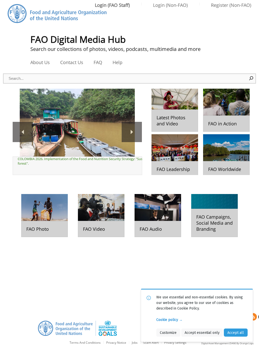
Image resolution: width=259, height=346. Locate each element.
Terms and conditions (85, 343)
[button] (251, 78)
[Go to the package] (175, 110)
